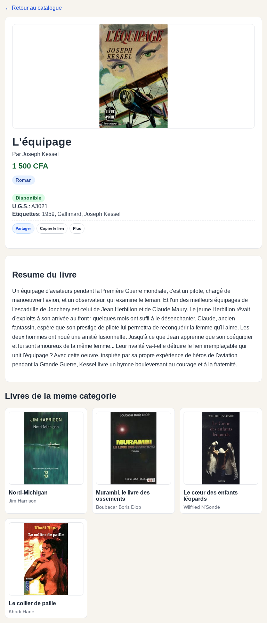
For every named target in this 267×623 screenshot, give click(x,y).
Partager (23, 228)
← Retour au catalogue (33, 8)
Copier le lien (52, 228)
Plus (77, 228)
